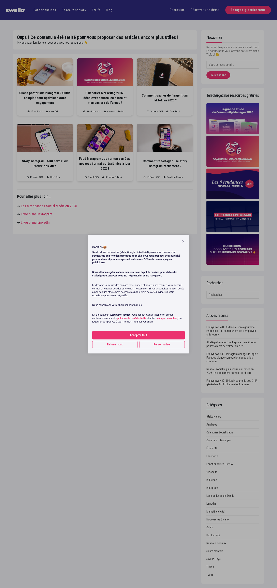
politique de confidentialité (131, 318)
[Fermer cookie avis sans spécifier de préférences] (183, 241)
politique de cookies (166, 318)
